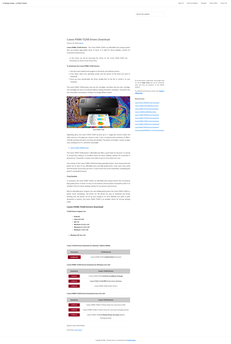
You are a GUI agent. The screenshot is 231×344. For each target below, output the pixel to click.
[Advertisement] (98, 25)
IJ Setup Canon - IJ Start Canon (15, 3)
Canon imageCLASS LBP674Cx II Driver (146, 106)
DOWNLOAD (74, 257)
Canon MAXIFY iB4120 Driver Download (147, 127)
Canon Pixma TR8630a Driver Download (147, 103)
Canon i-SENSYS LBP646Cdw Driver (145, 112)
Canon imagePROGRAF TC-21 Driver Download (149, 130)
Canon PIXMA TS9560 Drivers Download (147, 124)
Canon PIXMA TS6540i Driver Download (147, 115)
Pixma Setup (78, 330)
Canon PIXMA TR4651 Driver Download (147, 121)
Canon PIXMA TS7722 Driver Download (146, 109)
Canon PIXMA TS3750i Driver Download (147, 118)
